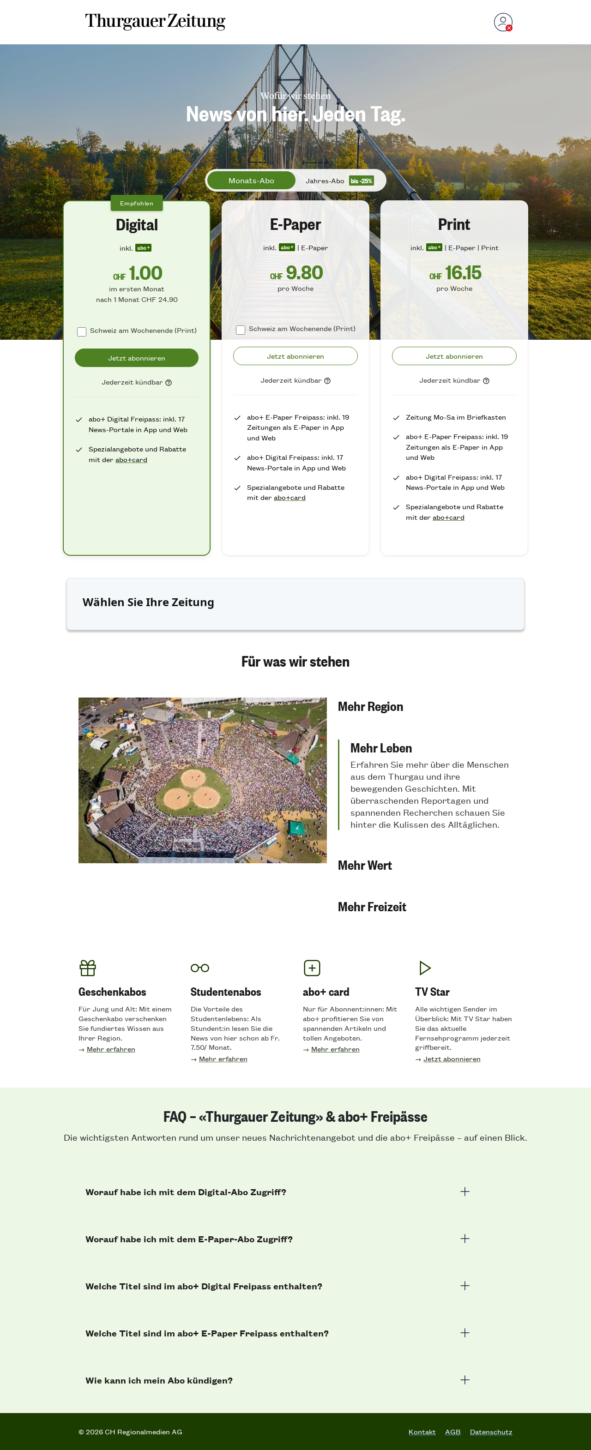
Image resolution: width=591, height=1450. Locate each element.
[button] (425, 705)
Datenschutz (491, 1431)
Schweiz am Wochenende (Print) (143, 330)
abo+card (131, 459)
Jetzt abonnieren (452, 1058)
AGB (453, 1431)
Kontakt (422, 1431)
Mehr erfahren (111, 1048)
